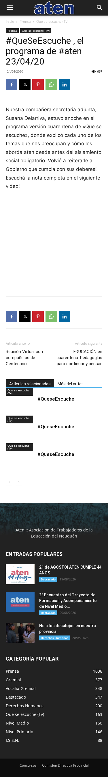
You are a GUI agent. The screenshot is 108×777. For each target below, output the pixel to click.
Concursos (28, 765)
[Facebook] (11, 84)
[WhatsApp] (51, 84)
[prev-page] (9, 482)
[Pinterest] (38, 84)
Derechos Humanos (54, 638)
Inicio (10, 21)
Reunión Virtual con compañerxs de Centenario (24, 357)
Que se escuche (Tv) (52, 21)
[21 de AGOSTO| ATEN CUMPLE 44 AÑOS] (20, 574)
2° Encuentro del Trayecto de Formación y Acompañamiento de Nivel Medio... (68, 601)
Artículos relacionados (30, 384)
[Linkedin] (64, 84)
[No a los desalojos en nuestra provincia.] (20, 633)
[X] (25, 84)
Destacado (48, 579)
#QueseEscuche (55, 399)
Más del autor (70, 384)
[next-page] (18, 482)
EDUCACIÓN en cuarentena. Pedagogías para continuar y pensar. (79, 357)
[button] (10, 8)
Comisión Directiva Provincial (65, 765)
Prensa (25, 21)
